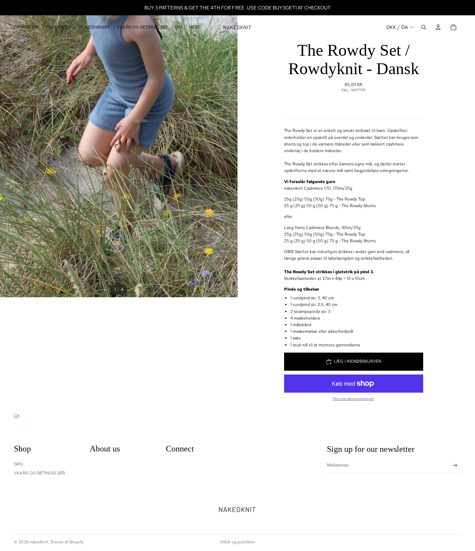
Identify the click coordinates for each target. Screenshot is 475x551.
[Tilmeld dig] (455, 465)
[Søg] (423, 27)
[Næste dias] (230, 148)
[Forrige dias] (7, 148)
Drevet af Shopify (66, 542)
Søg (18, 464)
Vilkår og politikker (237, 542)
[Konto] (438, 27)
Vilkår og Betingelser (39, 473)
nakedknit (39, 542)
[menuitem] (194, 27)
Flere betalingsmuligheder (354, 398)
